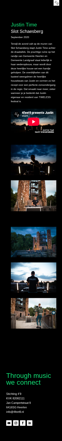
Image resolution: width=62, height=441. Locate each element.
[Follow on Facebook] (22, 423)
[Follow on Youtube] (9, 423)
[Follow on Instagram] (16, 423)
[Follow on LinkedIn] (29, 423)
